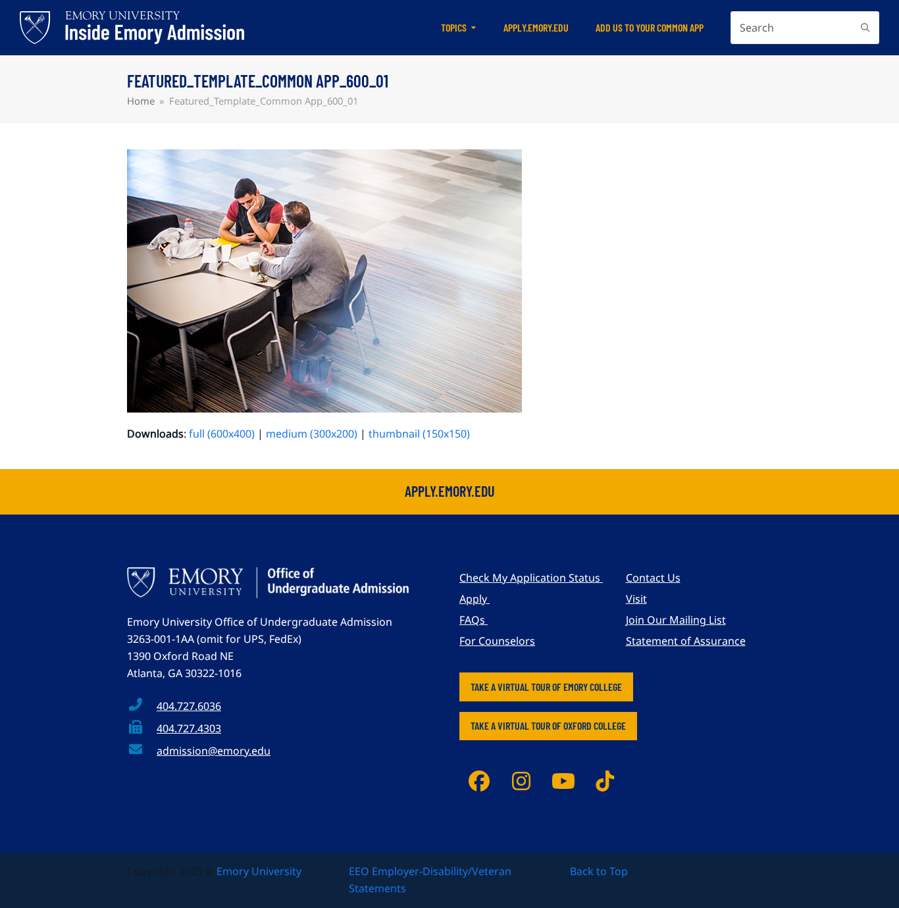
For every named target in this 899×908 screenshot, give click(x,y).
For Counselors (497, 641)
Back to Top (599, 871)
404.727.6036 (189, 706)
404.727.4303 (189, 728)
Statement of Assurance (686, 641)
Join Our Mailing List (676, 620)
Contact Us (653, 577)
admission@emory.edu (213, 751)
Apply (474, 599)
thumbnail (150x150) (419, 433)
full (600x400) (222, 433)
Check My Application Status (531, 577)
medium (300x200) (311, 433)
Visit (636, 599)
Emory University (259, 871)
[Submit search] (865, 27)
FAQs (473, 620)
